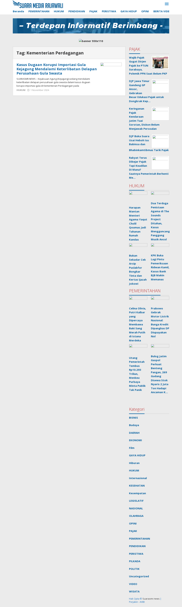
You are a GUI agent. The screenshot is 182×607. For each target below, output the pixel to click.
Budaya (134, 425)
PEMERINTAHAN (139, 538)
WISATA (134, 591)
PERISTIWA (136, 553)
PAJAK (133, 531)
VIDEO (133, 584)
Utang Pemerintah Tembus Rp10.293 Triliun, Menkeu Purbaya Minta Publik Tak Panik (137, 374)
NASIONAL (136, 508)
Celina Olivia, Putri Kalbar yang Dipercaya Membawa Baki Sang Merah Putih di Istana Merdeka (137, 324)
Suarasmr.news (151, 598)
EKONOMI (135, 440)
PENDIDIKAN (137, 546)
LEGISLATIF (136, 500)
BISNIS (133, 417)
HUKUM (21, 90)
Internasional (138, 478)
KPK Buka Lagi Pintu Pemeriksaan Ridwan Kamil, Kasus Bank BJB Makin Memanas (160, 267)
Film (131, 448)
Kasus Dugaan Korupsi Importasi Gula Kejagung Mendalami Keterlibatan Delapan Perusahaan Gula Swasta (57, 69)
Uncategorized (139, 576)
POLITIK (134, 569)
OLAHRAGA (136, 516)
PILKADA (134, 561)
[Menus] (166, 4)
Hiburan (134, 463)
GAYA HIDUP (137, 455)
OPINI (133, 523)
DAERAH (134, 432)
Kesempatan (137, 493)
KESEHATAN (137, 485)
